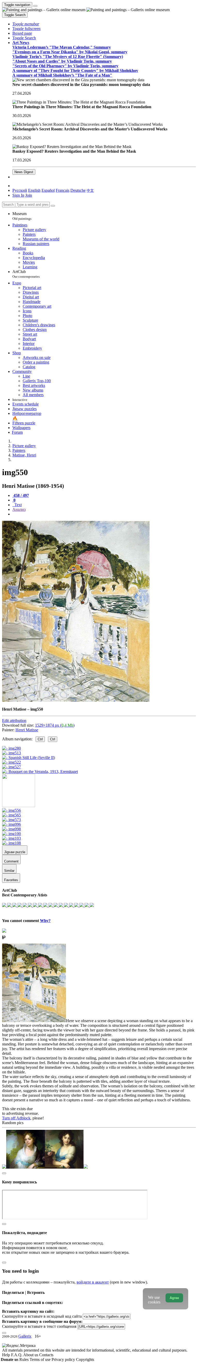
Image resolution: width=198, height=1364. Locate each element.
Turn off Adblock (16, 1118)
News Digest (23, 172)
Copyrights (85, 1359)
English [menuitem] (34, 190)
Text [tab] (17, 505)
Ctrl (40, 739)
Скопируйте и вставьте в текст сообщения (39, 1326)
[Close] (53, 206)
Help (6, 1355)
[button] (25, 24)
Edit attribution (14, 720)
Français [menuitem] (62, 190)
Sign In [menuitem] (18, 195)
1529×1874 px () (55, 725)
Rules (24, 1359)
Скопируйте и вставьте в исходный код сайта (42, 1316)
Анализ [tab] (19, 509)
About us (31, 1355)
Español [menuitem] (48, 190)
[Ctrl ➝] (11, 810)
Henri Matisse (26, 730)
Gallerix (24, 1336)
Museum (21, 215)
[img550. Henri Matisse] (76, 700)
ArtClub (26, 273)
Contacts (46, 1355)
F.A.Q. (17, 1355)
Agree (174, 1298)
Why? (45, 920)
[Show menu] (35, 6)
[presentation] (104, 514)
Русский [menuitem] (19, 190)
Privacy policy (64, 1359)
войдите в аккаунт (93, 1282)
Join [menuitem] (28, 195)
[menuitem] (90, 190)
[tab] (20, 495)
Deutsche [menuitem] (78, 190)
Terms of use (41, 1359)
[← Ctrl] (40, 771)
